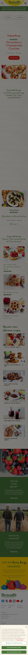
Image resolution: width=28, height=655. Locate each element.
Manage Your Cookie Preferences (14, 643)
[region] (14, 640)
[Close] (26, 627)
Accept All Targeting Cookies (14, 652)
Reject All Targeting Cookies (14, 647)
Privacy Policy (19, 639)
